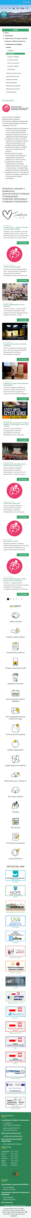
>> (22, 599)
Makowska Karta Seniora (13, 89)
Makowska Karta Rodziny (13, 86)
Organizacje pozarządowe (14, 44)
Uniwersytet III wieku (12, 79)
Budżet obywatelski (11, 82)
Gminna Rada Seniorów (12, 76)
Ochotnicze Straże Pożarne (13, 73)
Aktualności (11, 53)
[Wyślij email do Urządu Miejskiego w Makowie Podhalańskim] (18, 8)
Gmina (7, 33)
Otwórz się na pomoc (13, 63)
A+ (10, 8)
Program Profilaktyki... (13, 57)
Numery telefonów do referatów (15, 1205)
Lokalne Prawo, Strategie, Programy (16, 38)
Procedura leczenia (12, 60)
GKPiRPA (8, 47)
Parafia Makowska (11, 92)
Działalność (10, 50)
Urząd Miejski (9, 35)
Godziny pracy (11, 69)
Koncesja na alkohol (13, 66)
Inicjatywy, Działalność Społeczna (15, 41)
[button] (26, 2)
